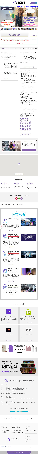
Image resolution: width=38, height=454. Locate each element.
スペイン (18, 398)
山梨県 (16, 388)
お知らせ (27, 428)
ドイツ (7, 398)
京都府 (11, 389)
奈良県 (19, 389)
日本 (6, 402)
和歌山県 (21, 389)
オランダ (15, 398)
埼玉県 (14, 387)
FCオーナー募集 (27, 438)
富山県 (9, 388)
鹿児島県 (21, 393)
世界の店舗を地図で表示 (19, 411)
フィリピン (19, 402)
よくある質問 (28, 426)
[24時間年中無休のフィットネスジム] (19, 2)
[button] (2, 16)
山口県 (16, 390)
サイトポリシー (19, 446)
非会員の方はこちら (13, 371)
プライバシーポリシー (25, 446)
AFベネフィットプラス (16, 439)
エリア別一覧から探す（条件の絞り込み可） (7, 431)
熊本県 (14, 393)
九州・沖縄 (2, 393)
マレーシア (15, 402)
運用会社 (26, 441)
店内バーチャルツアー (33, 7)
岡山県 (11, 390)
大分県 (16, 393)
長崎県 (11, 393)
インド (13, 402)
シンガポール (23, 402)
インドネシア (31, 402)
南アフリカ (10, 404)
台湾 (26, 402)
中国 (1, 390)
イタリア (12, 398)
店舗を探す (4, 426)
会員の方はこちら (5, 371)
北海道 (2, 384)
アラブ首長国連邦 (11, 401)
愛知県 (26, 388)
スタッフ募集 (26, 436)
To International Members (29, 434)
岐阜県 (21, 388)
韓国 (34, 402)
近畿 (1, 389)
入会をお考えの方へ (15, 426)
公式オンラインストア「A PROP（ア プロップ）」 (18, 435)
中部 (1, 388)
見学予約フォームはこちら (28, 149)
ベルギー (9, 398)
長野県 (19, 388)
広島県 (14, 390)
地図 (6, 79)
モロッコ (7, 404)
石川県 (11, 388)
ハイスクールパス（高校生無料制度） (18, 430)
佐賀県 (9, 393)
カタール (7, 401)
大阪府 (14, 389)
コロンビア (10, 397)
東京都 (19, 387)
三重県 (7, 389)
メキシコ (7, 397)
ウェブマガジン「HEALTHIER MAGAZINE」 (31, 431)
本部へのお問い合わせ (28, 439)
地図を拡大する (18, 174)
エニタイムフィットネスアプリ (17, 432)
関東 (1, 387)
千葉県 (16, 387)
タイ (28, 402)
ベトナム (7, 403)
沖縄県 (24, 393)
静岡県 (23, 388)
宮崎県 (19, 393)
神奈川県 (21, 387)
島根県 (9, 390)
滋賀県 (9, 389)
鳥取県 (7, 390)
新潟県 (7, 388)
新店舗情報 (4, 432)
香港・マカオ (9, 402)
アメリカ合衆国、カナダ (9, 396)
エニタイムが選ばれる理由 (16, 427)
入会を (33, 3)
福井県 (14, 388)
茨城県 (7, 387)
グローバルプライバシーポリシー (33, 446)
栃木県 (9, 387)
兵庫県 (16, 389)
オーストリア (29, 398)
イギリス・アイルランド (23, 398)
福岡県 (7, 393)
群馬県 (11, 387)
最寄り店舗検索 (5, 427)
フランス (32, 398)
